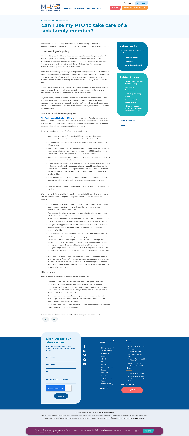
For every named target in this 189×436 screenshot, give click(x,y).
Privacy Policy (110, 412)
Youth (103, 381)
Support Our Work (132, 390)
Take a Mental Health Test (134, 8)
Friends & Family (131, 57)
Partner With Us (127, 384)
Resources (91, 8)
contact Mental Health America (136, 418)
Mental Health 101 (107, 348)
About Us (100, 8)
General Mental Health (133, 65)
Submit (61, 396)
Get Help (131, 349)
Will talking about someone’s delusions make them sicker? (133, 108)
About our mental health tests (136, 380)
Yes (45, 319)
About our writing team (136, 376)
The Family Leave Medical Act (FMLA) (56, 118)
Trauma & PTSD (106, 378)
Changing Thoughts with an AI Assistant (137, 360)
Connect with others (135, 352)
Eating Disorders (107, 367)
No (54, 319)
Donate (115, 8)
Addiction (104, 364)
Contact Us (104, 388)
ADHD (103, 359)
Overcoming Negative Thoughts (135, 355)
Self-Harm (104, 373)
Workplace (129, 61)
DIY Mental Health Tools (136, 346)
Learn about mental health (74, 8)
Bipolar (103, 362)
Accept (148, 431)
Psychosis (104, 370)
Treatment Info (106, 351)
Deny (137, 431)
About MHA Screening (136, 373)
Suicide (103, 375)
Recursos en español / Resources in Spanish (135, 364)
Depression (105, 353)
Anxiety (104, 356)
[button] (125, 3)
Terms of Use (102, 412)
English (141, 3)
